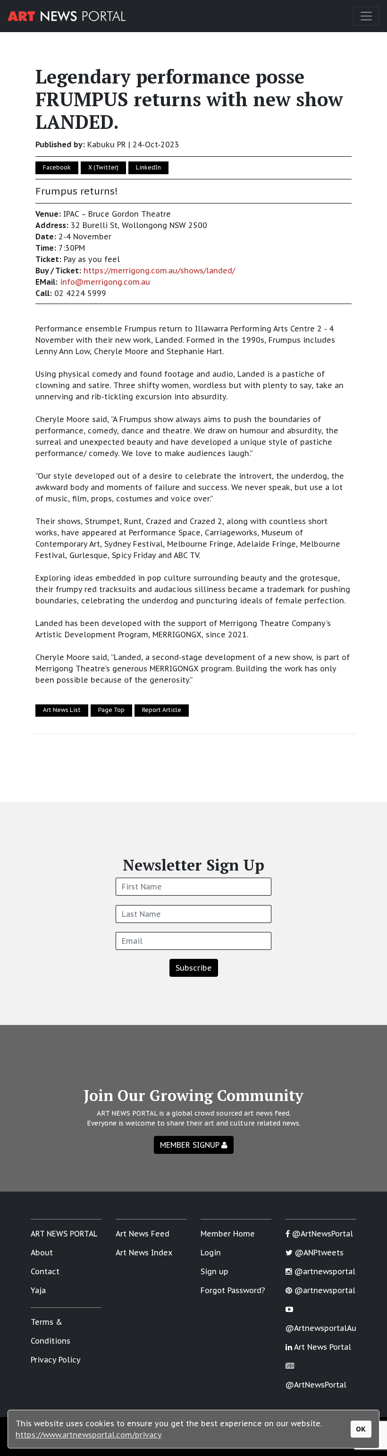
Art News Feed (142, 1233)
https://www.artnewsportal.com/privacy (89, 1434)
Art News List (62, 709)
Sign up (214, 1271)
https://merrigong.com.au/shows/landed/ (159, 270)
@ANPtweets (318, 1252)
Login (211, 1252)
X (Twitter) (103, 167)
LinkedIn (148, 167)
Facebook (57, 167)
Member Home (228, 1233)
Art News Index (144, 1252)
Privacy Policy (56, 1359)
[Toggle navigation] (366, 16)
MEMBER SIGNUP (190, 1145)
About (42, 1252)
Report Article (161, 709)
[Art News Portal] (67, 16)
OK (361, 1428)
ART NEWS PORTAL (64, 1233)
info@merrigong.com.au (105, 282)
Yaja (38, 1290)
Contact (45, 1271)
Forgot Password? (233, 1290)
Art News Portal (321, 1347)
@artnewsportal (323, 1271)
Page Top (111, 709)
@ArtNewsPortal (321, 1233)
